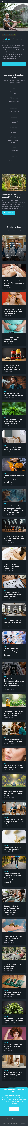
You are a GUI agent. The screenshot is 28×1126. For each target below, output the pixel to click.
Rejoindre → (14, 1108)
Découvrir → (7, 64)
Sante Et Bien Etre (9, 1)
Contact (19, 1118)
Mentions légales (11, 1118)
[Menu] (25, 1)
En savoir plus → (8, 212)
